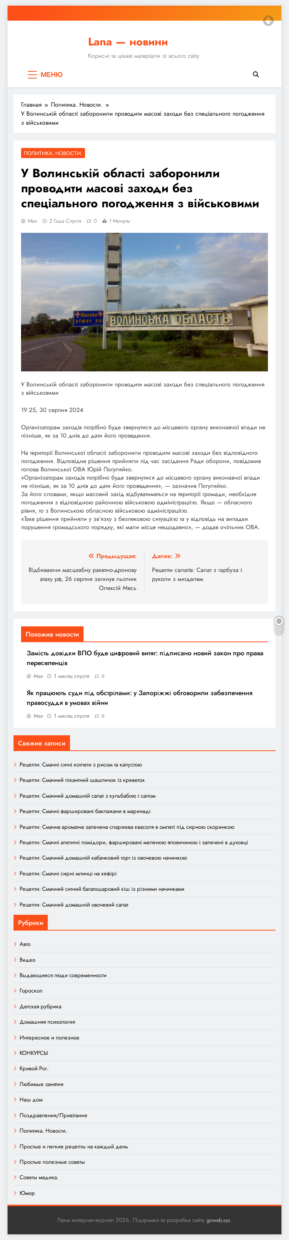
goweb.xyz (218, 1220)
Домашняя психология (47, 1022)
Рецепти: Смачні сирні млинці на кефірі (68, 873)
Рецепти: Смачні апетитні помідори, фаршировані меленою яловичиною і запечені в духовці (134, 842)
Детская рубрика (40, 1006)
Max (32, 221)
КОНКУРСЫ (34, 1053)
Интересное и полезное (49, 1037)
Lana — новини (128, 42)
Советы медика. (39, 1177)
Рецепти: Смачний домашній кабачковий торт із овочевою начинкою (103, 858)
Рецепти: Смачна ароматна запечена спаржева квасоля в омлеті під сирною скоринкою (127, 827)
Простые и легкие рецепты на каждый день (74, 1146)
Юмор (27, 1193)
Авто (25, 944)
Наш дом (31, 1099)
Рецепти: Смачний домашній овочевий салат (74, 905)
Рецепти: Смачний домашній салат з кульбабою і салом (87, 796)
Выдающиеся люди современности (63, 975)
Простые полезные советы (52, 1162)
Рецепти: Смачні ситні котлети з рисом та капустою (81, 764)
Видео (27, 960)
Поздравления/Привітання (53, 1115)
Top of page (268, 20)
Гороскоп (31, 991)
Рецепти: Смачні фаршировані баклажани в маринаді (85, 811)
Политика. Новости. (53, 153)
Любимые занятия (41, 1084)
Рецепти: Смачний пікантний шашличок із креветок (82, 780)
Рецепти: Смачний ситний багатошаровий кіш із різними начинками (102, 889)
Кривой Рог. (34, 1068)
